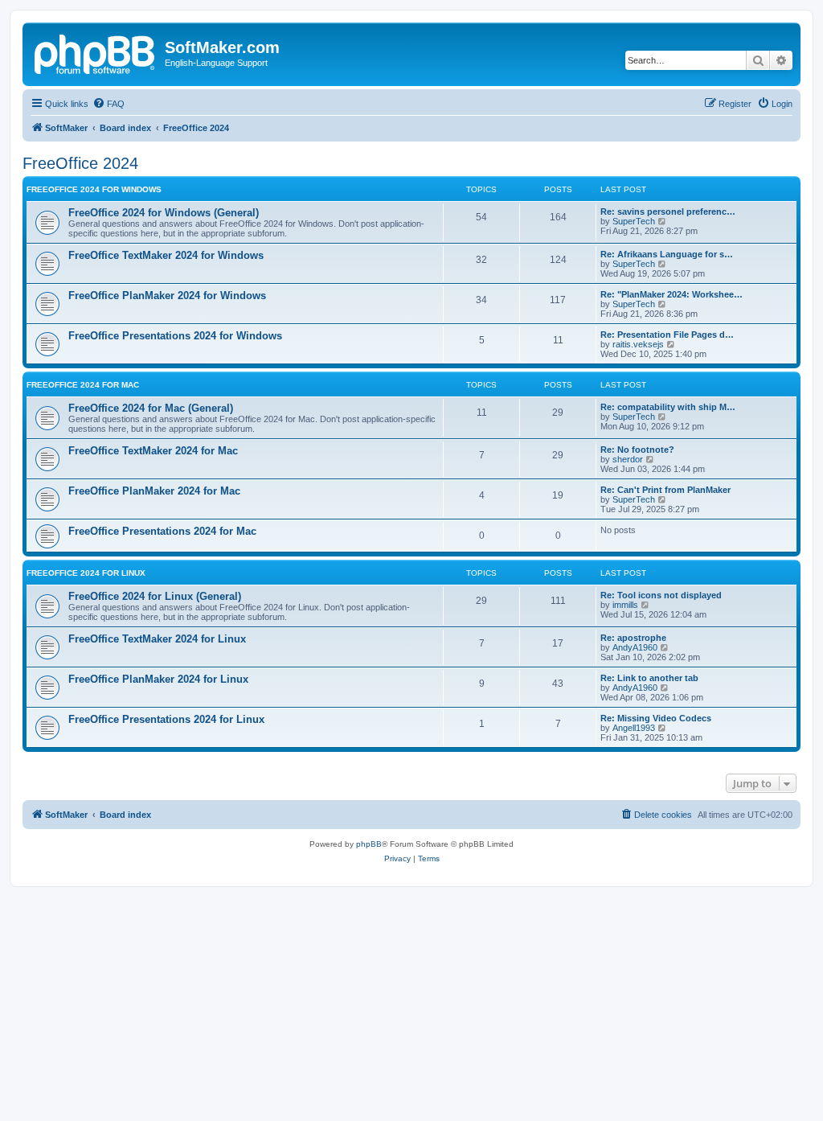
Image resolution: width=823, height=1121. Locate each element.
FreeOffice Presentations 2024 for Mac (162, 531)
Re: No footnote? (637, 449)
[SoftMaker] (96, 52)
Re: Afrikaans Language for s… (666, 254)
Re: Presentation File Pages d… (667, 334)
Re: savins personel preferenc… (667, 211)
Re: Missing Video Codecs (655, 718)
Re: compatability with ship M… (667, 407)
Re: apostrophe (633, 638)
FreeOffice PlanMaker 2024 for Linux (158, 679)
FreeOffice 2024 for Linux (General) (154, 596)
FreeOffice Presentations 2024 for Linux (166, 719)
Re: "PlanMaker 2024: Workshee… (671, 294)
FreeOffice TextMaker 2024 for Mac (153, 451)
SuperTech (633, 221)
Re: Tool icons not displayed (661, 595)
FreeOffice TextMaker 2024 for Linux (157, 639)
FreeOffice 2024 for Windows (94, 189)
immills (625, 605)
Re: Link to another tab (649, 678)
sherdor (627, 459)
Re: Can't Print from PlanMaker (665, 490)
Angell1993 (633, 728)
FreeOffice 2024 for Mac (83, 384)
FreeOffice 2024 (80, 163)
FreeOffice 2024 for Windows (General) (163, 213)
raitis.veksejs (638, 344)
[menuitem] (108, 103)
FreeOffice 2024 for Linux (86, 573)
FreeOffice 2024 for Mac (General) (150, 408)
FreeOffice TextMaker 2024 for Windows (166, 255)
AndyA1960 (634, 647)
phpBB (369, 844)
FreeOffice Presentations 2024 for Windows (175, 336)
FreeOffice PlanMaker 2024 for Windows (167, 295)
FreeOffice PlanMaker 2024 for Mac (154, 491)
